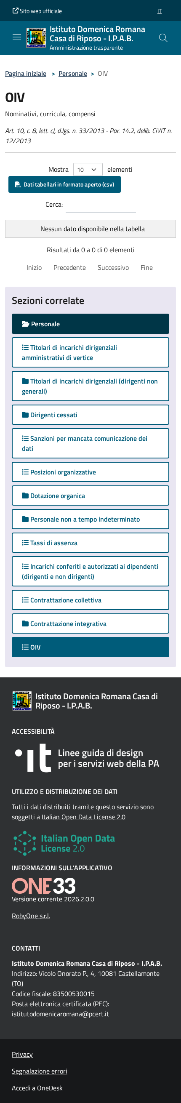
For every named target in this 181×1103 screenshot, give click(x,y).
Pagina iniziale (25, 73)
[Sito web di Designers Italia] (90, 758)
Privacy (22, 1054)
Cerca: (54, 204)
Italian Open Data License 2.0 (83, 817)
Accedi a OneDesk (37, 1088)
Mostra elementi (90, 169)
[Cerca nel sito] (163, 38)
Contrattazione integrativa (67, 623)
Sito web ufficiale (40, 10)
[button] (159, 11)
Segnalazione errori (39, 1071)
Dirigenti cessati (53, 415)
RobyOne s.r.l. (31, 916)
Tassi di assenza (53, 543)
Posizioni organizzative (62, 472)
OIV (43, 647)
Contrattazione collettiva (65, 600)
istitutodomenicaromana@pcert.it (60, 1014)
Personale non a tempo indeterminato (84, 519)
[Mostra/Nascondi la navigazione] (17, 37)
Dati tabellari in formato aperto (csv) (67, 184)
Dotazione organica (57, 495)
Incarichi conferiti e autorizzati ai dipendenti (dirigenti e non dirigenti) (90, 571)
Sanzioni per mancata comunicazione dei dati (84, 443)
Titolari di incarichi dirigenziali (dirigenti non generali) (90, 386)
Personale (73, 73)
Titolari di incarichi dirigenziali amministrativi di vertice (69, 352)
